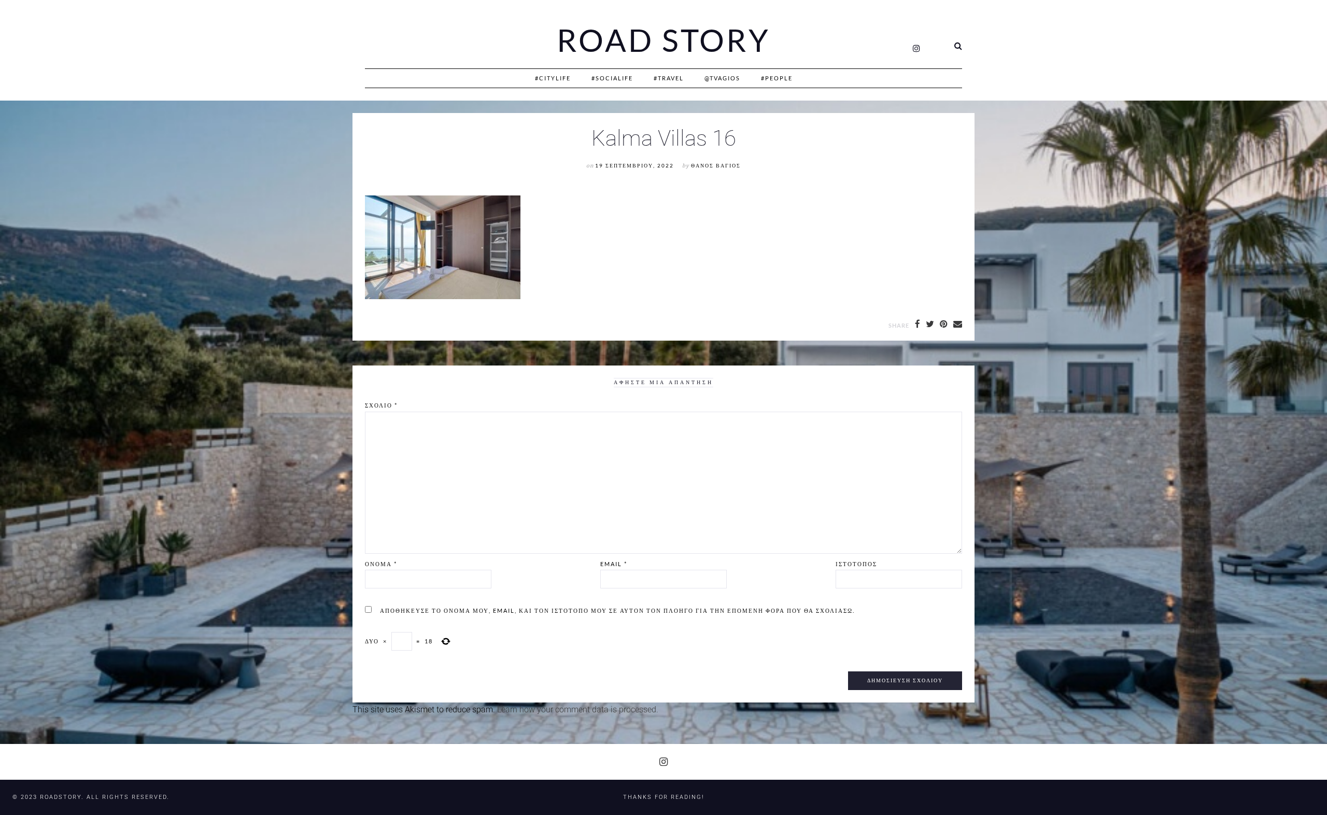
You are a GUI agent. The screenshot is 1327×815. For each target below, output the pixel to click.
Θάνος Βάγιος (716, 165)
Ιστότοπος (856, 563)
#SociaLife (612, 78)
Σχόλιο (381, 405)
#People (777, 78)
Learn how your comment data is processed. (577, 709)
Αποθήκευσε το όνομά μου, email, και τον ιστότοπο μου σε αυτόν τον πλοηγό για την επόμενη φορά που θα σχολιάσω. (617, 610)
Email (613, 563)
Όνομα (381, 563)
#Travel (669, 78)
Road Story (663, 40)
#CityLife (553, 78)
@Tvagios (722, 78)
